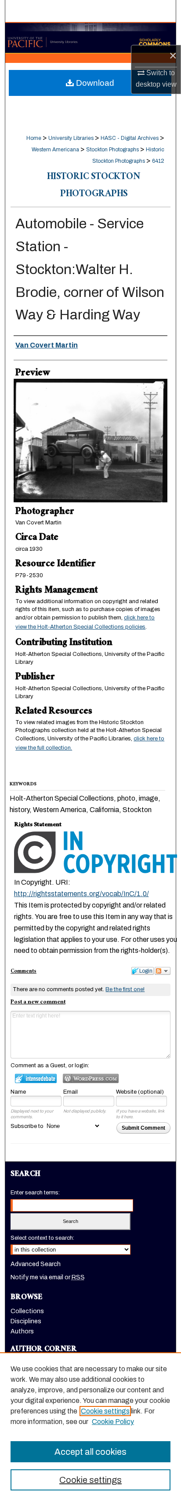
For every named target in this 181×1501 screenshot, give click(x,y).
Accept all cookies (90, 1452)
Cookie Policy (113, 1421)
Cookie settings (105, 1411)
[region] (90, 1426)
